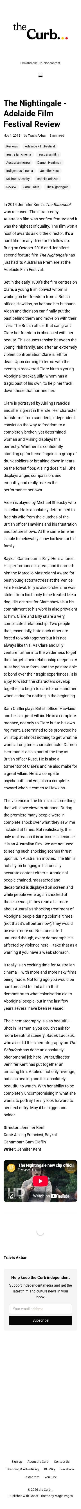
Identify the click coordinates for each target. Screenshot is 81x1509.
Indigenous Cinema (19, 171)
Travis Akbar (37, 135)
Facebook (67, 1469)
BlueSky (49, 1469)
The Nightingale (57, 187)
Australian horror (18, 162)
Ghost (34, 1496)
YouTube (51, 1477)
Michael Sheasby (18, 179)
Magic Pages (64, 1496)
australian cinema (18, 154)
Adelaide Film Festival (40, 146)
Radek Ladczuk (47, 179)
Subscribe (40, 1320)
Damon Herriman (49, 162)
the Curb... (46, 1489)
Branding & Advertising (23, 1469)
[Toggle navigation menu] (40, 75)
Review (11, 187)
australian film (48, 154)
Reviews (12, 146)
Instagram (32, 1477)
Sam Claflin (31, 187)
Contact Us (62, 1461)
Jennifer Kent (49, 171)
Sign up (17, 1461)
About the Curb (38, 1461)
